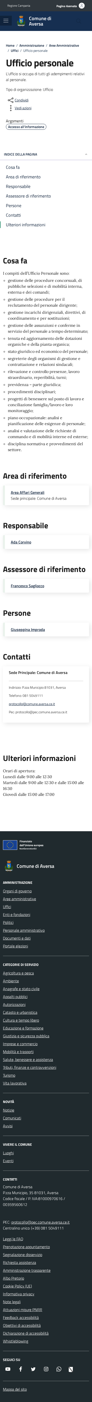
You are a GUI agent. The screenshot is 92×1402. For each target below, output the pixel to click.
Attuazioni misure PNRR (22, 1310)
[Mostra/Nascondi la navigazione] (6, 21)
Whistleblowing (15, 1341)
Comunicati (12, 1118)
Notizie (8, 1110)
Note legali (12, 1302)
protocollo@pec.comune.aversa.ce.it (40, 1222)
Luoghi (8, 1153)
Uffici (7, 907)
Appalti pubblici (15, 997)
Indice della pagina (20, 154)
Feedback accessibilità (21, 1317)
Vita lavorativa (14, 1083)
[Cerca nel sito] (79, 21)
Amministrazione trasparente (27, 1270)
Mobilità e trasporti (18, 1052)
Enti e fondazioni (16, 914)
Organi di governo (17, 891)
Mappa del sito (15, 1389)
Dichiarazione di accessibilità (26, 1333)
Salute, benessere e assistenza (28, 1059)
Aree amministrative (19, 899)
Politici (8, 922)
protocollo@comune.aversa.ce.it (32, 704)
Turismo (9, 1075)
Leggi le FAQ (13, 1239)
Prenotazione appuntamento (26, 1247)
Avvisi (8, 1126)
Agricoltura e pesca (18, 973)
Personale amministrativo (24, 930)
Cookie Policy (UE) (17, 1286)
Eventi (8, 1161)
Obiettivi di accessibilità (22, 1325)
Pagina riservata (66, 6)
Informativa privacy (18, 1294)
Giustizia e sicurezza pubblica (26, 1036)
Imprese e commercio (20, 1044)
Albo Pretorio (13, 1278)
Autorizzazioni (14, 1004)
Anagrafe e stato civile (21, 989)
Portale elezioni (15, 946)
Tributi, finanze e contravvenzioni (29, 1067)
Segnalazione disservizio (22, 1255)
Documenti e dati (17, 938)
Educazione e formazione (23, 1028)
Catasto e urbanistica (20, 1012)
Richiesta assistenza (19, 1262)
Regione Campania (18, 5)
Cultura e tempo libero (21, 1020)
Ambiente (11, 981)
